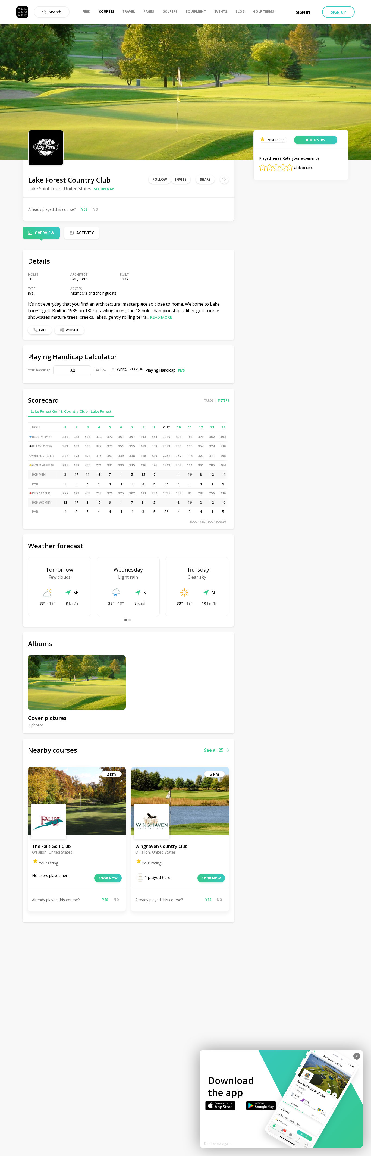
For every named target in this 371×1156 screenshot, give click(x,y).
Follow (160, 179)
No (95, 209)
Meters (223, 400)
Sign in (303, 12)
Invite (180, 179)
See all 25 (214, 750)
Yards (208, 400)
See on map (104, 189)
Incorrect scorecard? (208, 522)
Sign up (338, 12)
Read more (161, 317)
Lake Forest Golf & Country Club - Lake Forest (71, 411)
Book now (108, 878)
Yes (84, 209)
